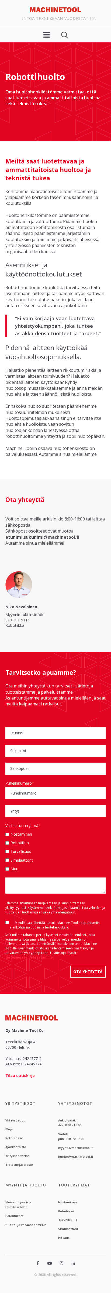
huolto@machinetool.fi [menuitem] (75, 1156)
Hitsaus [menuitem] (64, 1238)
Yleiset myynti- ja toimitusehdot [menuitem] (18, 1204)
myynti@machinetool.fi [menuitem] (75, 1148)
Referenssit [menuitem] (14, 1138)
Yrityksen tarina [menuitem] (17, 1156)
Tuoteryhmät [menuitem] (74, 1185)
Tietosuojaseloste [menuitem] (19, 1165)
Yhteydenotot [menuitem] (75, 1103)
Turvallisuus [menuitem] (67, 1220)
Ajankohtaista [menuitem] (15, 1147)
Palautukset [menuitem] (14, 1216)
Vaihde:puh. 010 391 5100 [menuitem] (71, 1136)
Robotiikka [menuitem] (66, 1211)
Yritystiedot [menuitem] (20, 1103)
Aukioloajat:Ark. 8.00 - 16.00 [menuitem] (69, 1122)
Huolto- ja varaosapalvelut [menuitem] (25, 1225)
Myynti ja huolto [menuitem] (25, 1185)
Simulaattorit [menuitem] (68, 1229)
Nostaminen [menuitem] (67, 1202)
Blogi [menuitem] (9, 1129)
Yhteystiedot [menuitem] (15, 1120)
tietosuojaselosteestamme (29, 957)
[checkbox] (55, 851)
